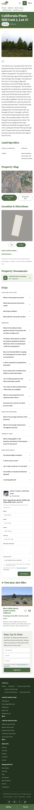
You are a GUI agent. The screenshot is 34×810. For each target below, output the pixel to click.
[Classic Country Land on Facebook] (9, 802)
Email (5, 519)
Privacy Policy (6, 569)
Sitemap (29, 797)
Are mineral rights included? (12, 455)
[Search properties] (20, 3)
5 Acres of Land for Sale (10, 692)
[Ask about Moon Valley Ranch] (29, 611)
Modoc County (19, 8)
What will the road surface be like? (14, 317)
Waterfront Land (6, 713)
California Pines (7, 10)
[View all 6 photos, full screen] (17, 44)
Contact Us (5, 757)
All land (4, 686)
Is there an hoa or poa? (10, 461)
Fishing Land (5, 707)
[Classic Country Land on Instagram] (14, 802)
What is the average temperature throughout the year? (14, 426)
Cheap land (11, 686)
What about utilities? (10, 311)
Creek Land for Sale (25, 692)
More (3, 716)
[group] (17, 44)
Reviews (4, 754)
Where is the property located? (13, 298)
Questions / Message (8, 543)
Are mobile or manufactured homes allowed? (15, 473)
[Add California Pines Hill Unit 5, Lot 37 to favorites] (3, 61)
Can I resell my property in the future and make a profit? (13, 380)
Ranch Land (5, 710)
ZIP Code (5, 535)
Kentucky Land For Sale (8, 730)
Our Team (4, 750)
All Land (4, 8)
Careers (4, 760)
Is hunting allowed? (9, 480)
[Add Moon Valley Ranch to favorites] (25, 611)
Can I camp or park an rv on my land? (15, 466)
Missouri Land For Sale (8, 727)
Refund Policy (22, 797)
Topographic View (25, 198)
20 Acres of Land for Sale (11, 689)
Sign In (30, 3)
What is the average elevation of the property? (15, 418)
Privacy (16, 797)
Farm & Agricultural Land (8, 704)
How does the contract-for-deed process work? (14, 404)
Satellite (21, 245)
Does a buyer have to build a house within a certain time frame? (14, 372)
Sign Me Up (17, 670)
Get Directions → (7, 254)
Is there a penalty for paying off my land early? (14, 364)
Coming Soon (5, 787)
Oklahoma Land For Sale (8, 724)
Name (5, 511)
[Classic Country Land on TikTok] (25, 802)
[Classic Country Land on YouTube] (20, 802)
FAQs (3, 774)
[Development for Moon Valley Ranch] (17, 607)
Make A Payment (6, 781)
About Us (4, 747)
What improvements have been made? (13, 304)
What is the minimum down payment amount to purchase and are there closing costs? (14, 330)
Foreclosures (5, 777)
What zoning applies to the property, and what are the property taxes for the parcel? (15, 441)
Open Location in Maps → (10, 251)
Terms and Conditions (21, 568)
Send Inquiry (24, 574)
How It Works (5, 768)
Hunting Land (5, 701)
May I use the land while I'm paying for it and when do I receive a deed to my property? (14, 354)
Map (11, 245)
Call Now (8, 807)
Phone (5, 527)
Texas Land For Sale (7, 737)
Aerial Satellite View (9, 198)
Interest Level (7, 556)
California (10, 8)
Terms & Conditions (8, 797)
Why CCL (4, 784)
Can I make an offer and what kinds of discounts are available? (14, 388)
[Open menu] (25, 3)
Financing (4, 771)
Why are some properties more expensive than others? (13, 396)
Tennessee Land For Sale (8, 734)
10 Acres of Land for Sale (23, 686)
